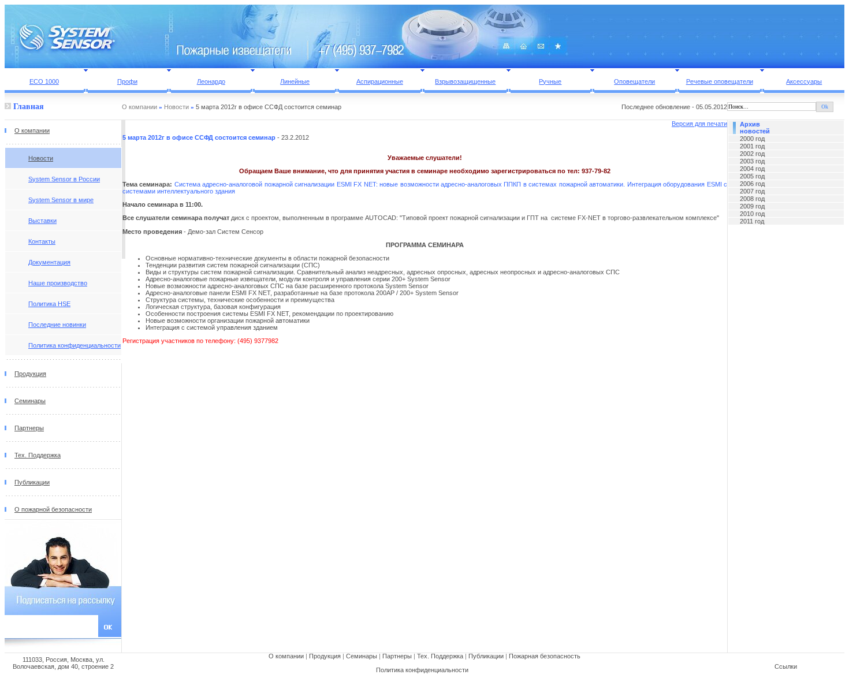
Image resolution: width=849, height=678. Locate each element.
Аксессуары (804, 81)
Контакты (41, 241)
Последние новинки (57, 324)
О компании (139, 106)
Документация (49, 262)
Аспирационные (379, 81)
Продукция (30, 373)
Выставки (42, 220)
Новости (176, 106)
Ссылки (785, 666)
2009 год (752, 206)
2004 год (752, 168)
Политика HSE (49, 303)
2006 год (752, 183)
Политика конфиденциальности (74, 345)
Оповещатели (634, 81)
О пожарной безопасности (53, 509)
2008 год (752, 198)
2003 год (752, 161)
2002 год (752, 153)
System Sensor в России (64, 179)
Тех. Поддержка (37, 455)
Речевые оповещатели (719, 81)
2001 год (752, 146)
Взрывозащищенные (465, 81)
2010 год (752, 213)
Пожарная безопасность (544, 656)
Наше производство (57, 283)
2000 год (752, 138)
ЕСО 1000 (44, 81)
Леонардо (211, 81)
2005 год (752, 176)
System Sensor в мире (61, 199)
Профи (127, 81)
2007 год (752, 191)
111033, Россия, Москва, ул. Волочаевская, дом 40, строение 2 (63, 663)
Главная (27, 106)
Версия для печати (699, 123)
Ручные (550, 81)
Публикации (32, 482)
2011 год (752, 221)
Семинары (30, 400)
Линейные (295, 81)
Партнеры (29, 427)
